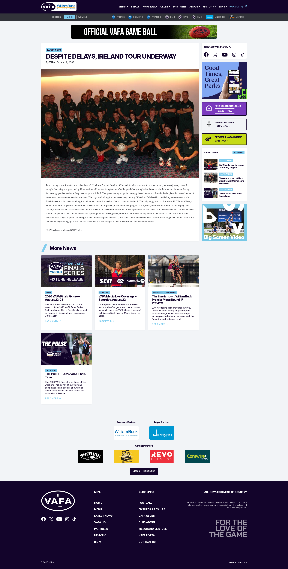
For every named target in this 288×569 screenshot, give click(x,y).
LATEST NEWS (103, 515)
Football (149, 6)
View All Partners (144, 471)
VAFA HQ (100, 522)
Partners (179, 6)
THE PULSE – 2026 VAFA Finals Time (65, 375)
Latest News (54, 50)
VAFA (52, 62)
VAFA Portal (236, 6)
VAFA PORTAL (147, 535)
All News (238, 152)
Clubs (164, 6)
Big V (222, 6)
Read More (51, 321)
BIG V (97, 541)
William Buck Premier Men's (164, 292)
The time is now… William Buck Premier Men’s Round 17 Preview (172, 300)
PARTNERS (101, 528)
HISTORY (100, 535)
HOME (98, 502)
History (208, 6)
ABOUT (193, 6)
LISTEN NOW (221, 126)
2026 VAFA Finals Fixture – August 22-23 (62, 298)
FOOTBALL (145, 502)
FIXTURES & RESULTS (152, 509)
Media (122, 6)
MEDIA (98, 509)
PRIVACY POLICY (238, 562)
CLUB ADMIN (147, 522)
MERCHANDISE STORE (153, 528)
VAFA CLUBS (147, 515)
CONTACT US (147, 541)
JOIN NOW (220, 141)
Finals (135, 6)
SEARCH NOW (225, 111)
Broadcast (104, 292)
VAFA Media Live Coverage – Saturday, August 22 (117, 298)
